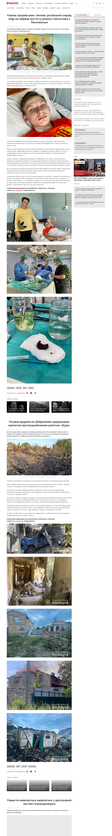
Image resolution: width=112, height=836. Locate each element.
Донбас (31, 388)
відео (58, 8)
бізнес (28, 8)
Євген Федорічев (80, 143)
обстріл (18, 388)
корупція (45, 8)
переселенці (20, 8)
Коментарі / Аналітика (61, 3)
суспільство (10, 8)
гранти (39, 8)
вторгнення (32, 766)
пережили (36, 78)
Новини (24, 3)
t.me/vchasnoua (17, 190)
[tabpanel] (89, 57)
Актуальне (31, 3)
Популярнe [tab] (97, 15)
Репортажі (39, 3)
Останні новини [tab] (82, 15)
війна (33, 8)
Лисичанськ (10, 388)
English (71, 3)
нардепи (52, 8)
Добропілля (10, 766)
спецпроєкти (66, 8)
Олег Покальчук (80, 129)
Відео (76, 156)
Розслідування (48, 3)
